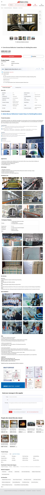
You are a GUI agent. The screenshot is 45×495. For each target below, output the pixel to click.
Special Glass (20, 7)
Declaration (34, 490)
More (2, 486)
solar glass (13, 460)
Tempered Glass (4, 458)
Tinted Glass (4, 471)
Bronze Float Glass (34, 482)
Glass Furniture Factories (17, 479)
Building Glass (15, 7)
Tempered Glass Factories (6, 479)
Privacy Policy (39, 490)
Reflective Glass (25, 458)
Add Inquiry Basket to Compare (23, 42)
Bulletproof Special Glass (36, 471)
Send (10, 411)
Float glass (14, 456)
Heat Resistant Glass (5, 474)
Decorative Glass (36, 460)
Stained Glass (17, 471)
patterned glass (3, 460)
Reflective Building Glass (6, 482)
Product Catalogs (17, 453)
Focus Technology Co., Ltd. (15, 490)
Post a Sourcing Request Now (32, 411)
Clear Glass (10, 471)
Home (2, 7)
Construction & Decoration (8, 7)
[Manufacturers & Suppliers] (22, 2)
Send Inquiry (11, 56)
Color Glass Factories (37, 479)
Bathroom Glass (25, 460)
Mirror (34, 458)
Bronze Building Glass (16, 482)
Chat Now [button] (34, 56)
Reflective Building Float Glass (7, 484)
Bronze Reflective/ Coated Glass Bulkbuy (21, 484)
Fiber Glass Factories (27, 479)
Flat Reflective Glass (25, 482)
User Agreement (28, 490)
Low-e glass (3, 456)
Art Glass (13, 458)
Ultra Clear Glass (25, 456)
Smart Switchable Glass (26, 471)
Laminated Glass (36, 456)
